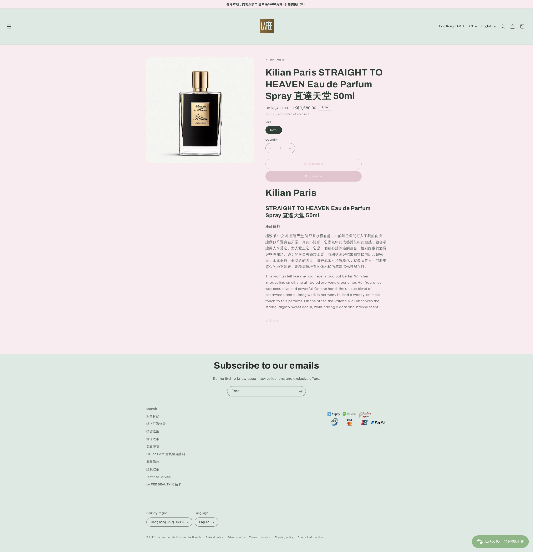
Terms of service (259, 537)
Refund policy (214, 537)
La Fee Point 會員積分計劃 (165, 454)
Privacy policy (236, 537)
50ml (274, 129)
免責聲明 (152, 446)
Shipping (271, 114)
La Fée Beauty (166, 537)
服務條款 (152, 461)
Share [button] (274, 320)
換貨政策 (152, 431)
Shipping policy (284, 537)
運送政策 (152, 439)
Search (151, 408)
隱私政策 (152, 469)
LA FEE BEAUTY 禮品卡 (163, 484)
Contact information (310, 537)
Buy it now (313, 176)
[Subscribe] (301, 391)
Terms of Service (158, 476)
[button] (9, 26)
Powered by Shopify (189, 537)
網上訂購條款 (156, 423)
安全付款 (152, 416)
